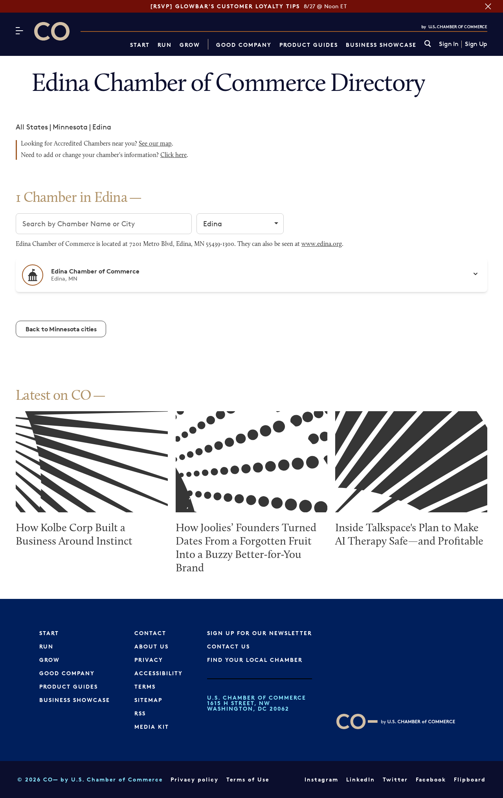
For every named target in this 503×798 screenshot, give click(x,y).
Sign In (448, 44)
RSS (140, 713)
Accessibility (158, 673)
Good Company (244, 44)
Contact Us (228, 646)
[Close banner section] (488, 6)
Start (140, 44)
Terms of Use (247, 779)
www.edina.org (321, 244)
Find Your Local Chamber (255, 659)
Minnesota (70, 126)
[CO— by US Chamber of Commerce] (52, 31)
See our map (155, 144)
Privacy (148, 659)
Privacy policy (194, 779)
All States (32, 126)
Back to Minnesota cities (61, 329)
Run (165, 44)
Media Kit (151, 726)
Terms (145, 686)
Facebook (431, 779)
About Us (151, 646)
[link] (427, 44)
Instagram (321, 779)
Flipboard (470, 779)
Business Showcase (381, 44)
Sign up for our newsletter (259, 633)
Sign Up (476, 44)
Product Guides (308, 44)
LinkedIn (360, 779)
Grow (190, 44)
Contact (150, 633)
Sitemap (148, 699)
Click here (173, 155)
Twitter (395, 779)
